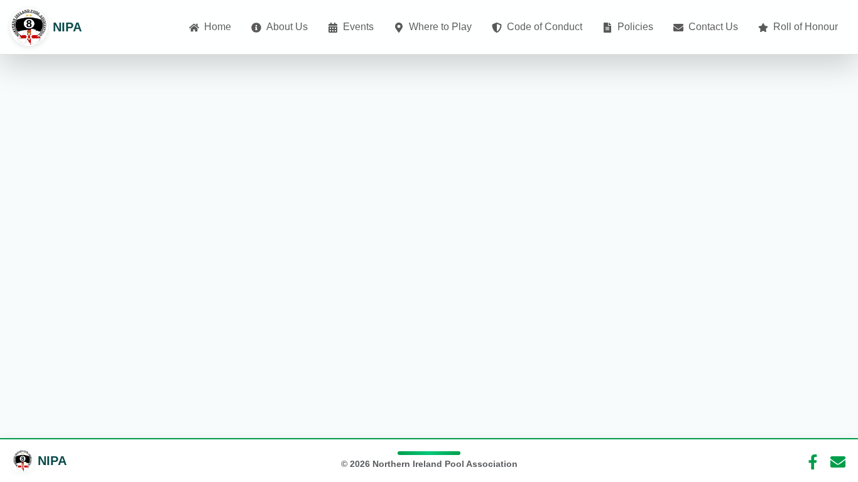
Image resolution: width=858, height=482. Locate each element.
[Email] (837, 460)
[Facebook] (812, 460)
